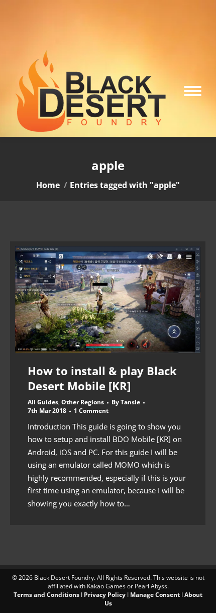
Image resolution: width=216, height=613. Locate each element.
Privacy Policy (105, 594)
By (126, 402)
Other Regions (82, 402)
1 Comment (91, 411)
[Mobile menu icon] (192, 91)
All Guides (43, 402)
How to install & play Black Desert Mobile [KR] (102, 378)
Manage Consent (155, 594)
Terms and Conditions (46, 594)
